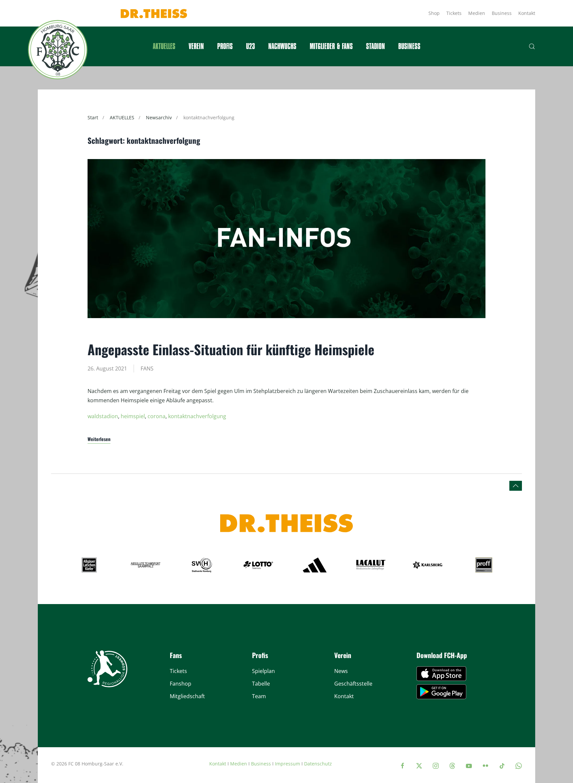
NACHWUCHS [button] (282, 46)
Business (502, 13)
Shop (434, 13)
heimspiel (133, 416)
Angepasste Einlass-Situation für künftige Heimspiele (231, 349)
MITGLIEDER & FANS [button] (331, 46)
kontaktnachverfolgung (197, 416)
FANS (147, 368)
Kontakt (526, 13)
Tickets (454, 13)
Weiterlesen (99, 438)
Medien (476, 13)
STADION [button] (375, 46)
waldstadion (103, 416)
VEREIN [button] (196, 46)
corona (156, 416)
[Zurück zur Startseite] (58, 50)
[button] (532, 46)
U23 (250, 46)
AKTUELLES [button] (164, 46)
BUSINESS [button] (409, 46)
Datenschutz (318, 763)
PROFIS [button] (225, 46)
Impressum (287, 763)
